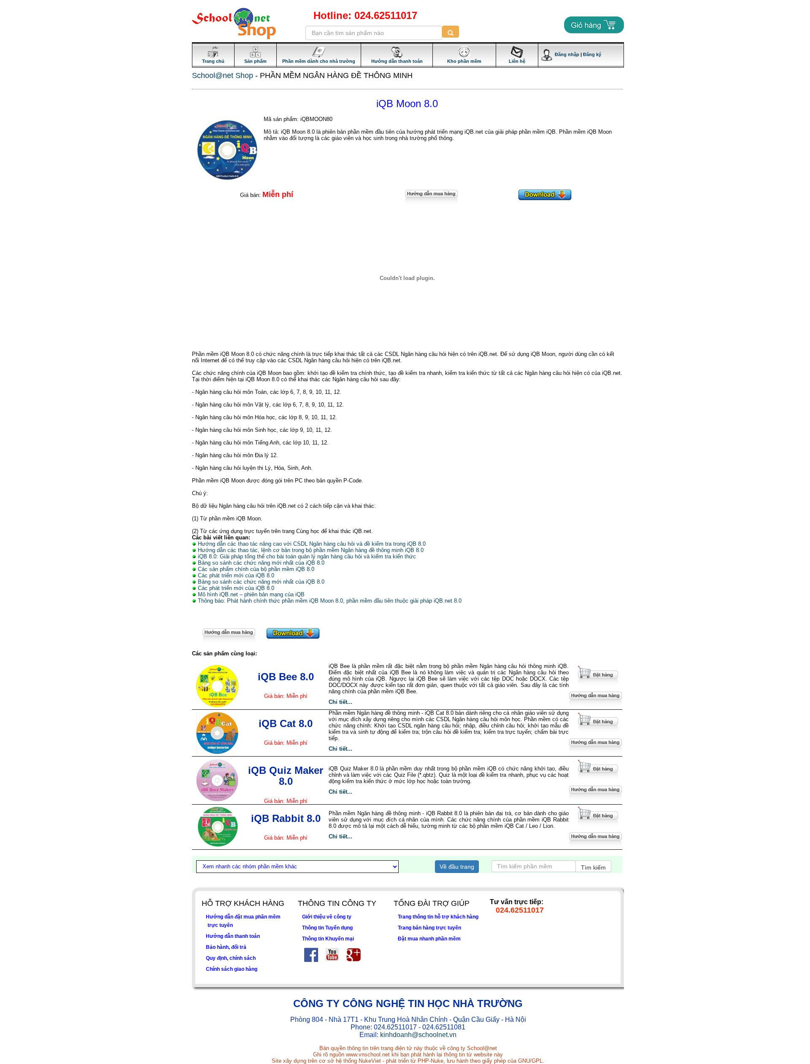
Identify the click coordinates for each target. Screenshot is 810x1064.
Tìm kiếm (593, 867)
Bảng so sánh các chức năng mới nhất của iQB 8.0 (261, 563)
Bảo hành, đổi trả (226, 947)
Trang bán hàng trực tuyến (429, 927)
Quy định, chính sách (231, 958)
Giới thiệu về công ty (326, 916)
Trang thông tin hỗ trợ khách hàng (438, 916)
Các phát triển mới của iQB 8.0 (236, 575)
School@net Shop (222, 75)
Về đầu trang (457, 866)
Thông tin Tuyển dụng (327, 927)
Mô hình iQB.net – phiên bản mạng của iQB (251, 594)
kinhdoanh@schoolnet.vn (418, 1034)
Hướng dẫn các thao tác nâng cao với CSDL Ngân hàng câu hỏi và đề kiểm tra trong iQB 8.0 (312, 544)
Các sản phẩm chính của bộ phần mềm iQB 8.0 (256, 569)
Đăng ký (592, 54)
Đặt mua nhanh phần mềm (429, 938)
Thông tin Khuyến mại (328, 938)
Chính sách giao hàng (231, 969)
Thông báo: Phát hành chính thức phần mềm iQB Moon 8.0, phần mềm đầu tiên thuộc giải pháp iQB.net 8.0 (330, 601)
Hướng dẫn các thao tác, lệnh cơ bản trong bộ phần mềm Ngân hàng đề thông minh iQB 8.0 (311, 550)
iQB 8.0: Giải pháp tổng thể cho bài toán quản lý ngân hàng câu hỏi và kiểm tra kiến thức (307, 556)
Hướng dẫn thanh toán (233, 936)
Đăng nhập (565, 54)
